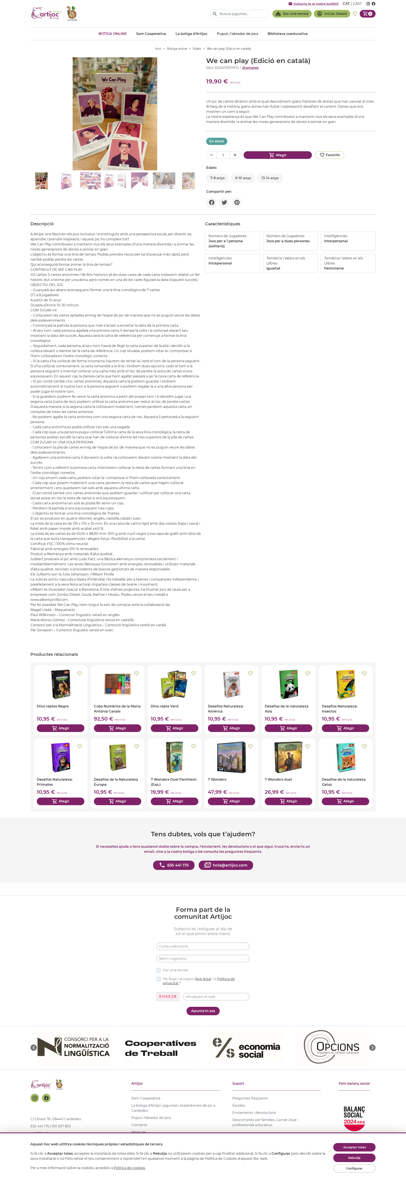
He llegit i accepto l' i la (199, 981)
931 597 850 (61, 1126)
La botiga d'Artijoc (191, 34)
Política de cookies (129, 1168)
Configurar (354, 1168)
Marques (138, 1132)
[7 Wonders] (232, 773)
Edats (197, 49)
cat (346, 4)
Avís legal (203, 979)
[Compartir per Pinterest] (237, 202)
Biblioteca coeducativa (288, 34)
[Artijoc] (54, 13)
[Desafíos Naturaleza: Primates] (61, 773)
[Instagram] (34, 1098)
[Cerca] (215, 13)
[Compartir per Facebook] (211, 202)
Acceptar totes (354, 1147)
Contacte (139, 1125)
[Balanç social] (354, 1117)
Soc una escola (175, 970)
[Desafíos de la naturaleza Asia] (288, 700)
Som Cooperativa (151, 34)
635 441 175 (39, 1126)
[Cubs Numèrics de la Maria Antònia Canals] (118, 700)
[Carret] (368, 14)
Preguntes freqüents (250, 1098)
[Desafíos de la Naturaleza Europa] (118, 773)
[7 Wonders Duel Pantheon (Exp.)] (175, 773)
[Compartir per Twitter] (224, 202)
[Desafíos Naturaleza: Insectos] (346, 700)
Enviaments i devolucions (254, 1113)
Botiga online (113, 34)
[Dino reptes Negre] (61, 700)
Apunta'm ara (203, 1011)
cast (357, 4)
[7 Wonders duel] (288, 773)
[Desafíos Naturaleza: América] (232, 700)
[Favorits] (355, 14)
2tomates (250, 68)
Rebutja (354, 1158)
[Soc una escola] (292, 14)
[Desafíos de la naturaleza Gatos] (346, 773)
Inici (158, 49)
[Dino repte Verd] (175, 700)
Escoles (238, 1105)
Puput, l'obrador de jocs (151, 1118)
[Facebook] (46, 1098)
